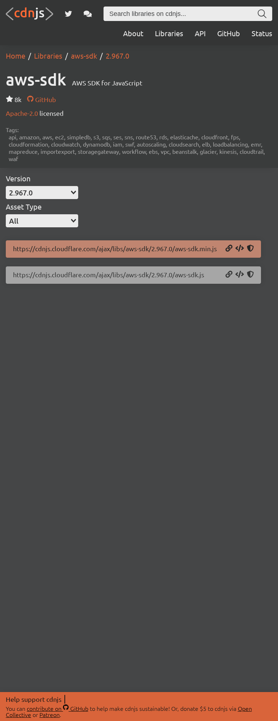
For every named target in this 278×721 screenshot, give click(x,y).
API (200, 33)
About (133, 33)
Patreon (49, 714)
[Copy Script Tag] (239, 249)
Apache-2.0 (22, 113)
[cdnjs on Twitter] (68, 13)
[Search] (262, 13)
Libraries (169, 33)
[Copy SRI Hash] (250, 249)
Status (262, 33)
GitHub (228, 33)
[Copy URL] (229, 249)
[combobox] (42, 192)
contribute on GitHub (57, 708)
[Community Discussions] (88, 13)
